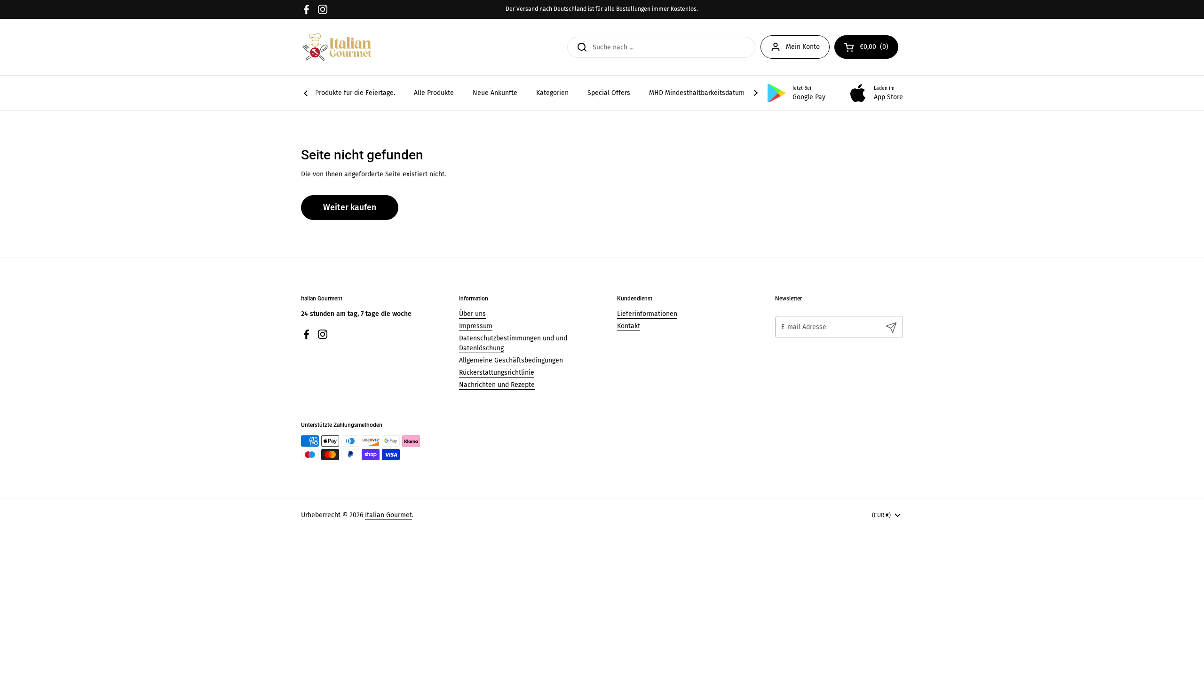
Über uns (472, 314)
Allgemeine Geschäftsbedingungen (511, 360)
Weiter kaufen (349, 208)
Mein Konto (803, 47)
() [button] (879, 48)
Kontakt (628, 326)
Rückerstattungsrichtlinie (496, 373)
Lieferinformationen (647, 314)
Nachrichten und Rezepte (497, 385)
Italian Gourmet (388, 515)
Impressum (475, 326)
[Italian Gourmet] (336, 47)
